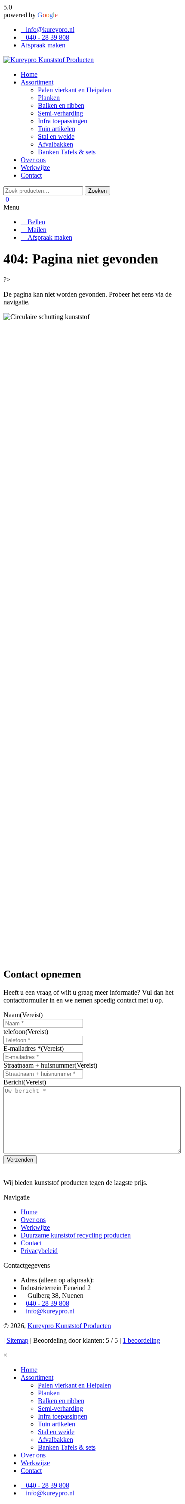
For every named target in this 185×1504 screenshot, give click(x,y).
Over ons (33, 1219)
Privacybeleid (39, 1250)
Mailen (36, 229)
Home (29, 1212)
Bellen (35, 222)
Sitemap (17, 1340)
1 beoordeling (141, 1340)
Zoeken (97, 191)
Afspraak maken (43, 45)
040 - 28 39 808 (47, 37)
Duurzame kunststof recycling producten (76, 1235)
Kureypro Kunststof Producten (69, 1325)
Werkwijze (35, 1227)
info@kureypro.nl (50, 29)
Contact (31, 1243)
